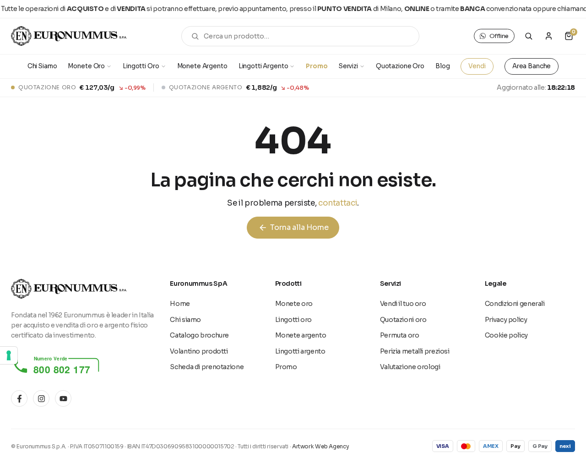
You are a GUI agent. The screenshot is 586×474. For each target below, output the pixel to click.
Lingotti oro (293, 320)
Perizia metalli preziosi (415, 351)
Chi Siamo (42, 66)
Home (180, 304)
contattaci (337, 203)
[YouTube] (63, 398)
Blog (442, 66)
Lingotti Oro (141, 66)
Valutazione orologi (410, 367)
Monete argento (300, 335)
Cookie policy (506, 335)
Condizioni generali (515, 304)
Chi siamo (185, 320)
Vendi (476, 66)
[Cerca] (528, 36)
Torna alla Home (293, 227)
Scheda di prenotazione (207, 367)
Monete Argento (202, 66)
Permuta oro (399, 335)
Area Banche (531, 66)
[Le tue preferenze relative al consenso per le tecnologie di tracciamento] (8, 355)
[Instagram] (41, 398)
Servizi (348, 66)
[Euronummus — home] (69, 36)
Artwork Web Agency (320, 446)
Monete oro (294, 304)
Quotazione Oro (400, 66)
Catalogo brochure (199, 335)
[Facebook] (19, 398)
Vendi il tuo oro (403, 304)
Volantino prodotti (199, 351)
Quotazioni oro (403, 320)
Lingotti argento (300, 351)
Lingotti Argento (263, 66)
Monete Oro (86, 66)
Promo (316, 66)
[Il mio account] (549, 36)
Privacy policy (506, 320)
